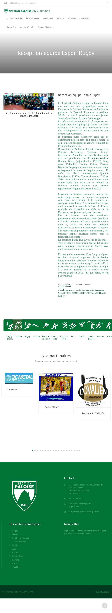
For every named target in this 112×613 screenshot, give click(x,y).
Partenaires (84, 18)
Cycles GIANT (51, 407)
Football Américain (20, 538)
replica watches (99, 158)
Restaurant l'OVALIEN (93, 413)
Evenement (48, 18)
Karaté (15, 552)
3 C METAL (13, 389)
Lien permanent (64, 286)
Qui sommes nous (15, 18)
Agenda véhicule (27, 27)
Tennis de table (19, 541)
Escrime (15, 559)
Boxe (14, 563)
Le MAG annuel (33, 18)
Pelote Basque (18, 556)
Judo (14, 549)
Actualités (72, 18)
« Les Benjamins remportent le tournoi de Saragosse (81, 290)
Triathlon (16, 567)
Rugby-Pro (11, 27)
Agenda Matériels (45, 27)
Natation (16, 534)
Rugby (15, 530)
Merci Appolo (101, 591)
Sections (60, 18)
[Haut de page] (105, 606)
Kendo (15, 545)
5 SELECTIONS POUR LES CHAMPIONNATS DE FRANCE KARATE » (82, 294)
